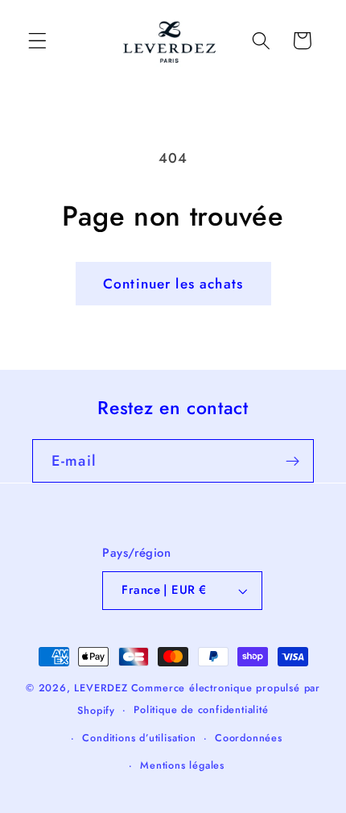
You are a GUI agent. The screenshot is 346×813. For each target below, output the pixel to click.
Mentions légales (182, 765)
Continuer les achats (173, 283)
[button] (37, 40)
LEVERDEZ (100, 687)
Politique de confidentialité (201, 709)
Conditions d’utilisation (139, 737)
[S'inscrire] (292, 461)
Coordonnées (248, 737)
